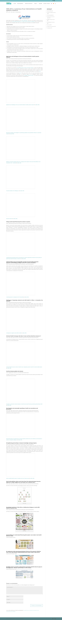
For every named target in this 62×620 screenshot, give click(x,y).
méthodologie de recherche (51, 22)
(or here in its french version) (28, 67)
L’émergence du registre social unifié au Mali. (13, 332)
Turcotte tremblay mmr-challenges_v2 (12, 190)
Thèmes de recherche (28, 3)
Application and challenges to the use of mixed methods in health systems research (20, 104)
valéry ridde (37, 104)
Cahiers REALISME (49, 15)
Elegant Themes (12, 618)
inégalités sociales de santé (50, 19)
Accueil (15, 3)
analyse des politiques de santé (51, 12)
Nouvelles (40, 3)
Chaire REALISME (20, 3)
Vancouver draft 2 (9, 218)
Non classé (12, 12)
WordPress (22, 618)
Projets (35, 3)
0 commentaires (17, 12)
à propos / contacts (46, 3)
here (20, 72)
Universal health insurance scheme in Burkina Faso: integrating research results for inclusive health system (24, 366)
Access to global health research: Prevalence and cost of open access (17, 478)
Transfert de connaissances (51, 26)
